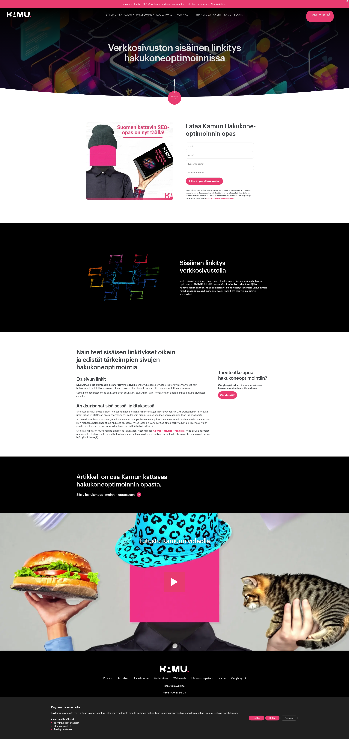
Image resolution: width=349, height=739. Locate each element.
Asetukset (289, 718)
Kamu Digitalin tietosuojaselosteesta (220, 198)
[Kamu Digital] (19, 16)
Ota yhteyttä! (227, 395)
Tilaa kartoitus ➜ (219, 4)
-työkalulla (169, 430)
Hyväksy (256, 718)
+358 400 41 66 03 (174, 692)
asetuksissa (230, 712)
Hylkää (272, 718)
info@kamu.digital (174, 685)
